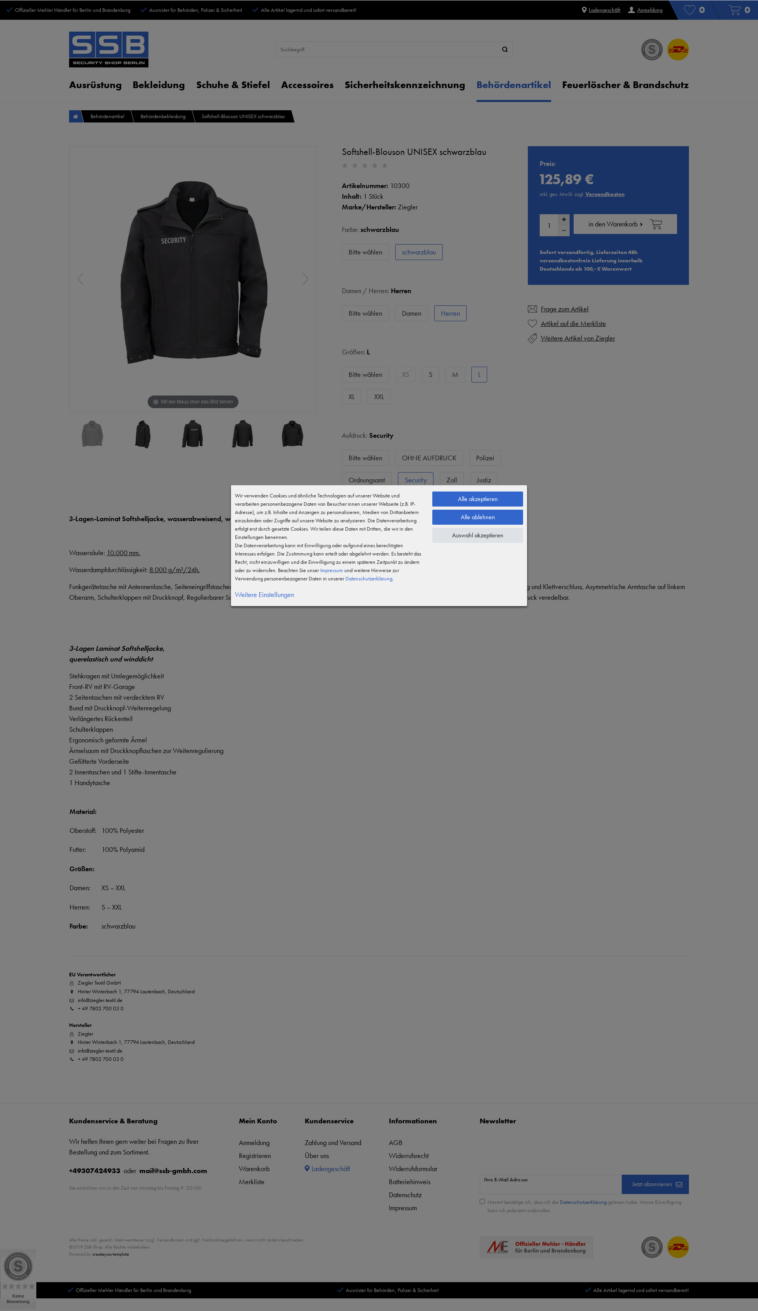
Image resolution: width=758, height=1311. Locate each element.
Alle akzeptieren (478, 499)
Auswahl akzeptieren (477, 535)
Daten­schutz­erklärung (368, 578)
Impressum (331, 570)
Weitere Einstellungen (264, 594)
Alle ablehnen (478, 517)
